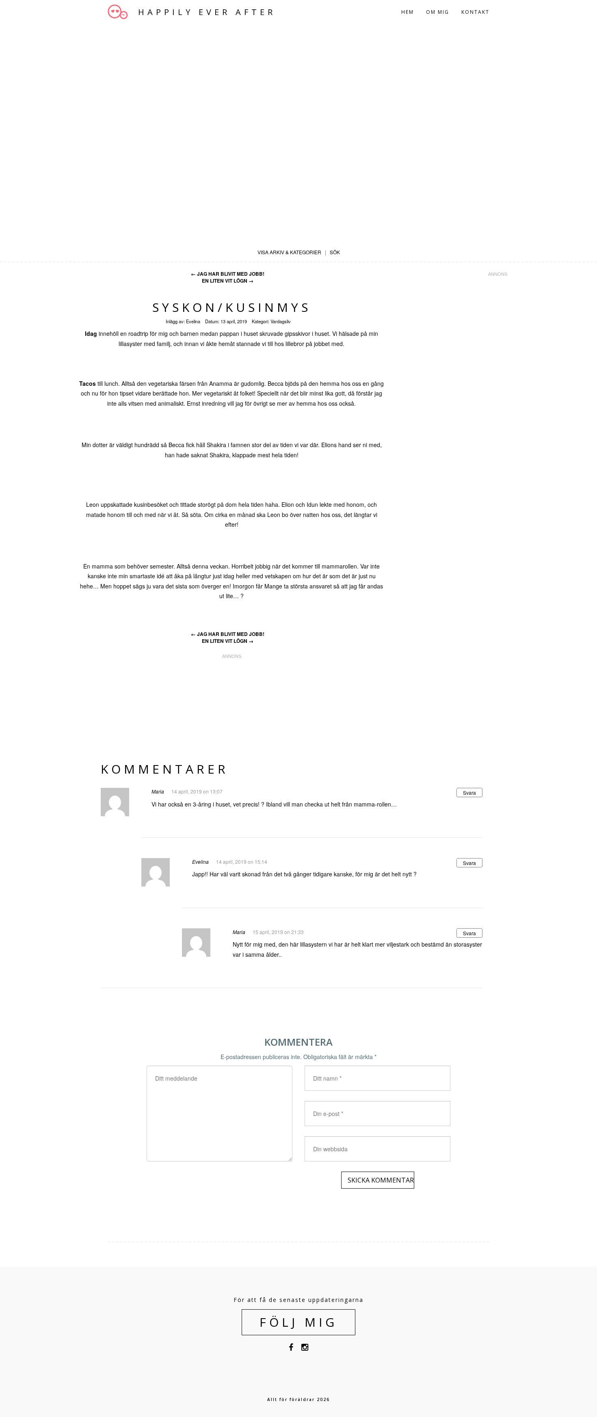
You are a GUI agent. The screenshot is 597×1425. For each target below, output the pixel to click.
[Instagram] (304, 1348)
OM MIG (437, 12)
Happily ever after (207, 12)
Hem (407, 12)
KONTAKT (475, 12)
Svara (469, 792)
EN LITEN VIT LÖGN (227, 280)
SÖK (335, 252)
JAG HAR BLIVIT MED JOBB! (227, 273)
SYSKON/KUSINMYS (231, 307)
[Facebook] (291, 1348)
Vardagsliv (280, 321)
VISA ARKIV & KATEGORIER (289, 252)
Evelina (193, 321)
